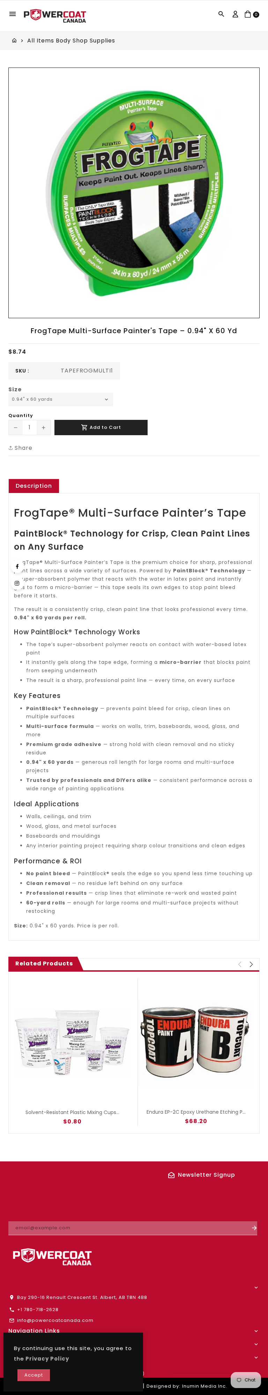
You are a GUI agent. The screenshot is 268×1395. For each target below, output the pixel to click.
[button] (251, 964)
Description (34, 486)
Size (15, 389)
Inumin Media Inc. (204, 1386)
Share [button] (22, 448)
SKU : (22, 370)
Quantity (20, 415)
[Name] (254, 1228)
